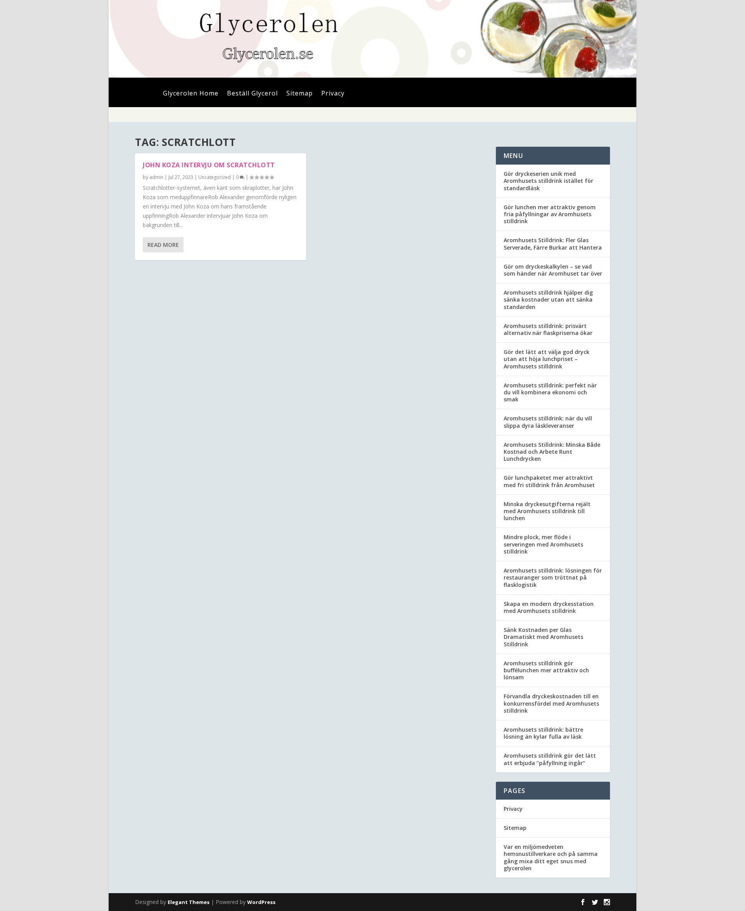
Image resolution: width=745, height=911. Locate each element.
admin (156, 177)
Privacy (333, 93)
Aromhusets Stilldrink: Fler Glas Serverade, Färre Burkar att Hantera (553, 243)
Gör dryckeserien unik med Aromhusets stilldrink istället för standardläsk (548, 180)
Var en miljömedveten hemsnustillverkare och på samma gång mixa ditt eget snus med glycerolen (551, 857)
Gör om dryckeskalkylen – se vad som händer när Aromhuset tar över (553, 270)
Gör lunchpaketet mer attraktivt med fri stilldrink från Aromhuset (549, 481)
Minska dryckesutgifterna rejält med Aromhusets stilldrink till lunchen (547, 511)
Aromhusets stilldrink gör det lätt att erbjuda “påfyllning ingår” (550, 759)
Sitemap (299, 93)
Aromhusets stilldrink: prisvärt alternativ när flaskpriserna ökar (548, 329)
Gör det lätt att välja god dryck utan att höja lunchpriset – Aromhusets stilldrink (546, 359)
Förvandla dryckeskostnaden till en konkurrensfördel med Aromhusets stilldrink (551, 703)
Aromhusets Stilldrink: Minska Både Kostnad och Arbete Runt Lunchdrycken (552, 451)
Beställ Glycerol (252, 93)
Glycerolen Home (190, 93)
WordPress (261, 902)
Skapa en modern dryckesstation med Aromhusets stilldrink (549, 607)
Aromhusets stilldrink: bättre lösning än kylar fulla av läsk (543, 733)
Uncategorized (214, 177)
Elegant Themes (189, 902)
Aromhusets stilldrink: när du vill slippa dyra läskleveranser (548, 422)
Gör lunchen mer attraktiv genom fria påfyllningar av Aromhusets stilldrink (550, 214)
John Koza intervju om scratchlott (209, 165)
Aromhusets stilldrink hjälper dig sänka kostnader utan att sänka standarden (548, 299)
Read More (163, 244)
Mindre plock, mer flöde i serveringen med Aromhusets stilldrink (543, 544)
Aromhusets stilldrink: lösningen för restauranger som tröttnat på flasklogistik (553, 577)
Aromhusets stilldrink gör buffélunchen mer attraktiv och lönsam (546, 670)
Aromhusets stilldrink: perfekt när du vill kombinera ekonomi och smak (550, 392)
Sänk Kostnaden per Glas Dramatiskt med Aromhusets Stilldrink (543, 636)
